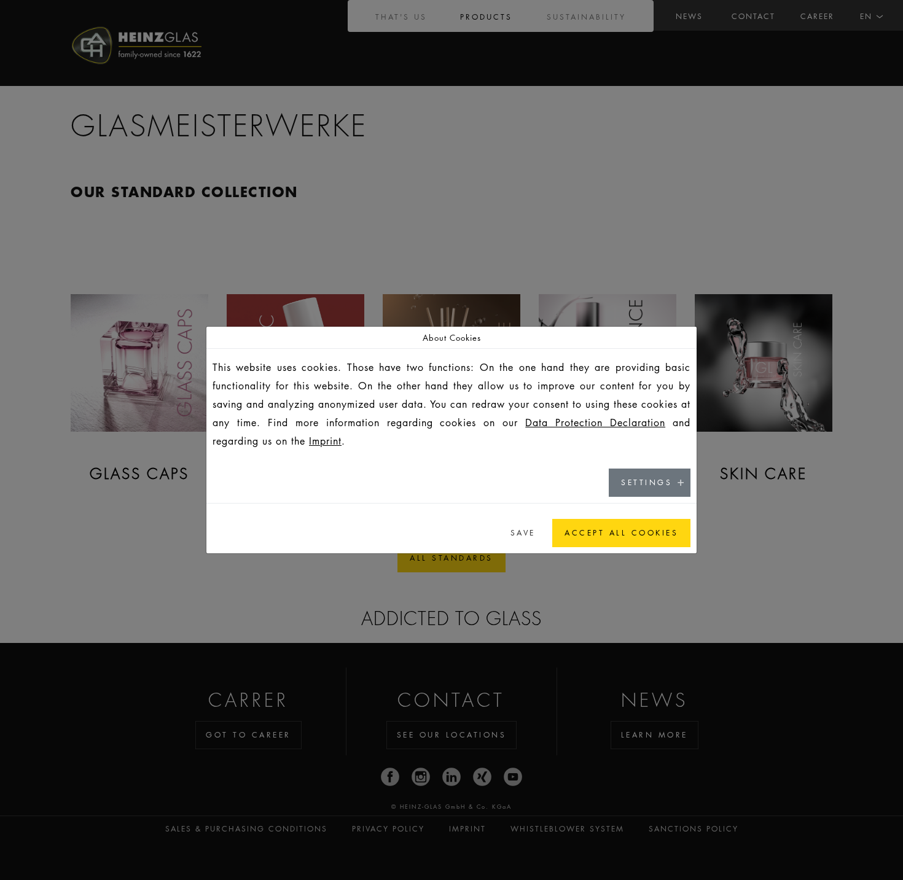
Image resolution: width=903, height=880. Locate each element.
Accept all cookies (621, 533)
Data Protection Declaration (595, 422)
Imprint (325, 441)
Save (523, 533)
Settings (646, 482)
